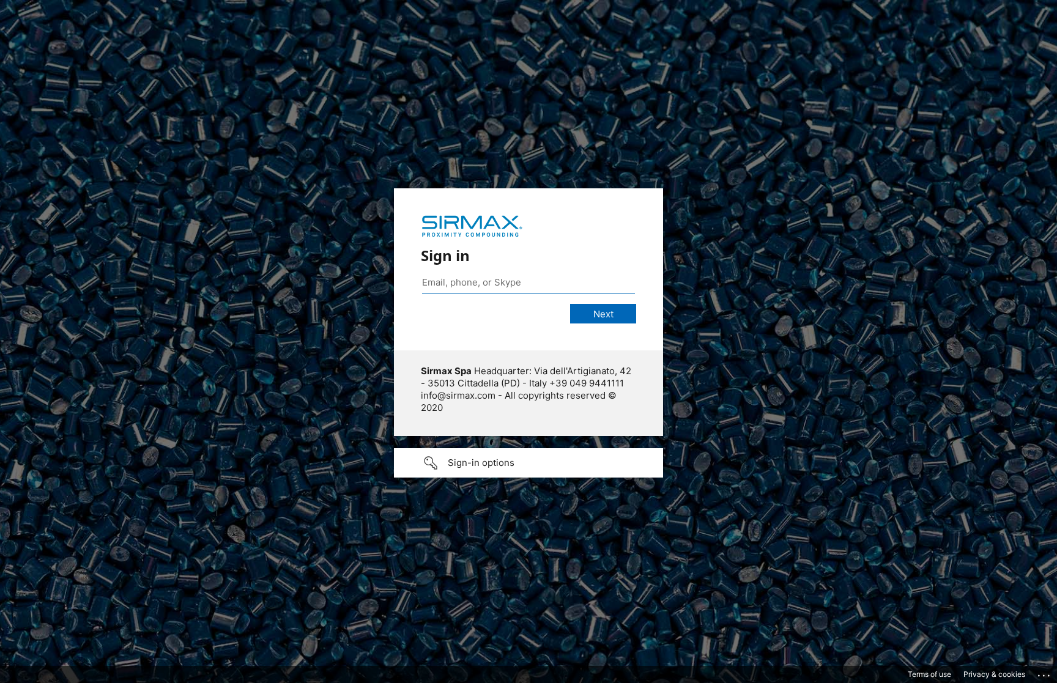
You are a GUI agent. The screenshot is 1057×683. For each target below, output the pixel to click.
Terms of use (929, 674)
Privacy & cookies (994, 674)
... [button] (1044, 672)
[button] (528, 463)
